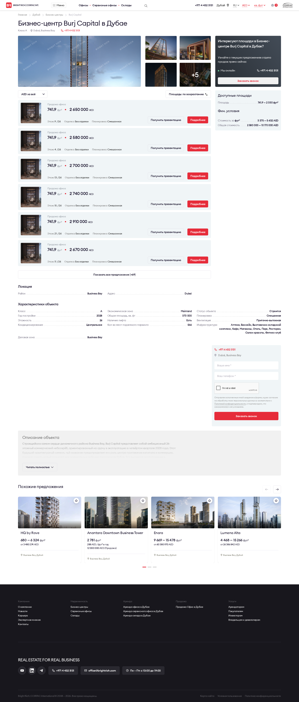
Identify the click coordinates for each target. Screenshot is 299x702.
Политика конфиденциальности (263, 696)
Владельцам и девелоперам (244, 619)
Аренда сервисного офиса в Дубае (143, 611)
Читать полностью (37, 467)
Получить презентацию (166, 120)
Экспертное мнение (29, 619)
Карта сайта (207, 696)
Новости (23, 611)
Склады (126, 5)
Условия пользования (230, 696)
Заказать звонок (248, 81)
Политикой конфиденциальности (230, 403)
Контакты (23, 624)
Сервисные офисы (104, 5)
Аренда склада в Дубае (136, 615)
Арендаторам (236, 606)
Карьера (23, 615)
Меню (60, 5)
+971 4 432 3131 (204, 5)
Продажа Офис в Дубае (189, 606)
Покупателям (235, 611)
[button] (277, 489)
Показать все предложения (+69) (114, 274)
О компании (25, 606)
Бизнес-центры (79, 606)
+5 (195, 74)
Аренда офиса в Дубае (136, 606)
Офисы (83, 5)
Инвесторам (235, 615)
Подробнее (197, 120)
